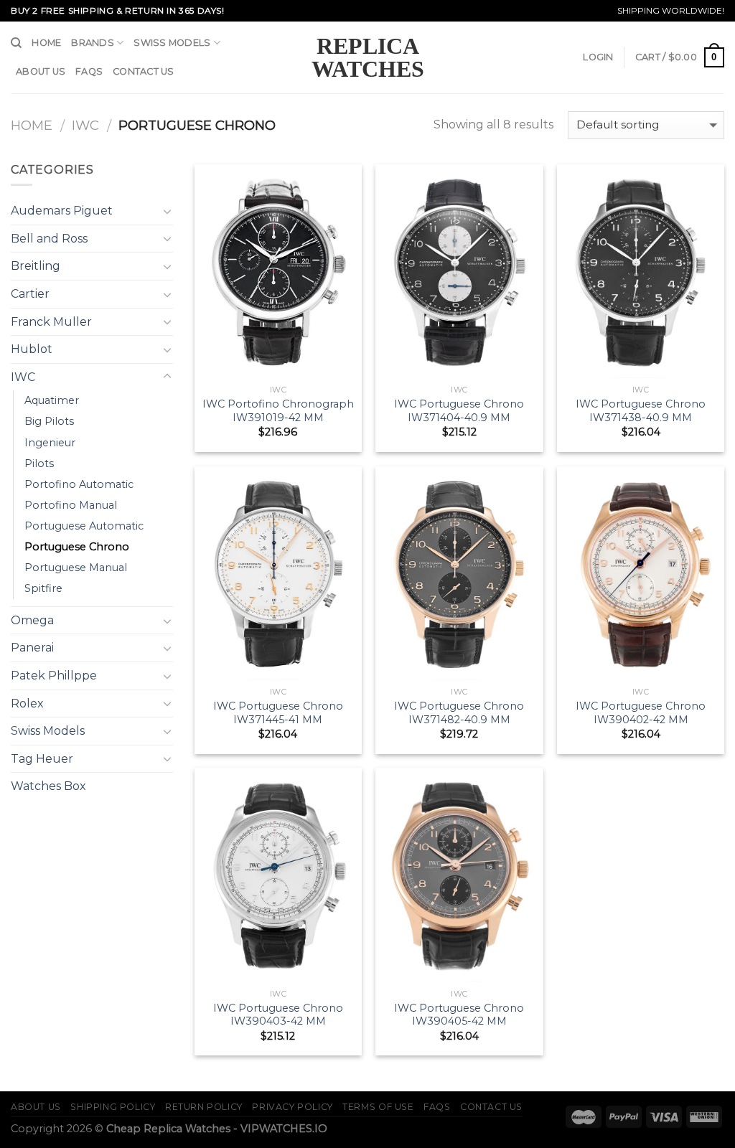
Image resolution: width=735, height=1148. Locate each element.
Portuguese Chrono (76, 546)
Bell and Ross (49, 238)
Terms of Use (377, 1106)
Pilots (39, 463)
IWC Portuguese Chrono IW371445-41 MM (278, 713)
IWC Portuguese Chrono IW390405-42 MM (459, 1015)
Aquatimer (51, 400)
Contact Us (143, 71)
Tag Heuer (42, 759)
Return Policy (204, 1106)
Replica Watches (368, 57)
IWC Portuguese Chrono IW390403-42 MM (278, 1015)
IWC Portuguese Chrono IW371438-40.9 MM (641, 410)
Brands (92, 42)
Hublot (31, 349)
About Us (40, 71)
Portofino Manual (70, 505)
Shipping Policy (112, 1106)
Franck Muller (51, 322)
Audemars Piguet (62, 210)
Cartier (30, 294)
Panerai (32, 647)
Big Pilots (49, 421)
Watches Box (48, 786)
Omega (32, 620)
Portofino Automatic (79, 484)
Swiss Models (172, 42)
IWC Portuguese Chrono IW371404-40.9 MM (459, 410)
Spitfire (43, 588)
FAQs (89, 71)
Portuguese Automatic (84, 525)
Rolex (27, 703)
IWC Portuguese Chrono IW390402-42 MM (641, 713)
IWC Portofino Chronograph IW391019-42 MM (278, 410)
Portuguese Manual (75, 567)
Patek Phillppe (54, 675)
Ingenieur (49, 442)
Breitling (35, 266)
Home (46, 42)
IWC (85, 125)
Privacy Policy (292, 1106)
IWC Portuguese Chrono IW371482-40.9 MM (459, 713)
